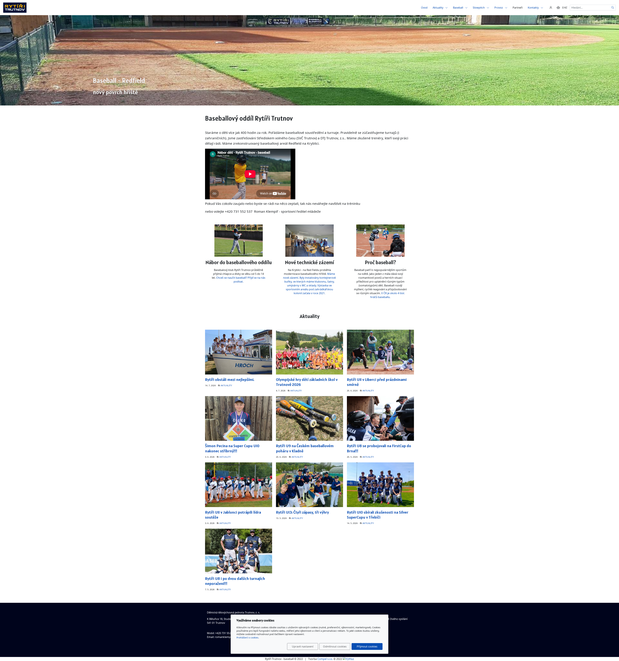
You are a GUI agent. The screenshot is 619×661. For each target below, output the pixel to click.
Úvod (424, 7)
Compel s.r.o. (325, 659)
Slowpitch (479, 7)
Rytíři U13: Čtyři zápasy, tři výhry (302, 512)
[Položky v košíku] (558, 7)
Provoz (499, 7)
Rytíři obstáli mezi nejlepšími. (229, 379)
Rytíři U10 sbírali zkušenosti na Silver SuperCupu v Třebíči (377, 515)
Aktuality (438, 7)
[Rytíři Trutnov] (15, 7)
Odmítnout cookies (335, 646)
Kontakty (533, 7)
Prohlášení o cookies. (247, 637)
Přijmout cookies (367, 646)
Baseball (458, 7)
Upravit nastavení (302, 646)
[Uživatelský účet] (550, 7)
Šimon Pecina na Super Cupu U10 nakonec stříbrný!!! (232, 448)
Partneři (518, 7)
